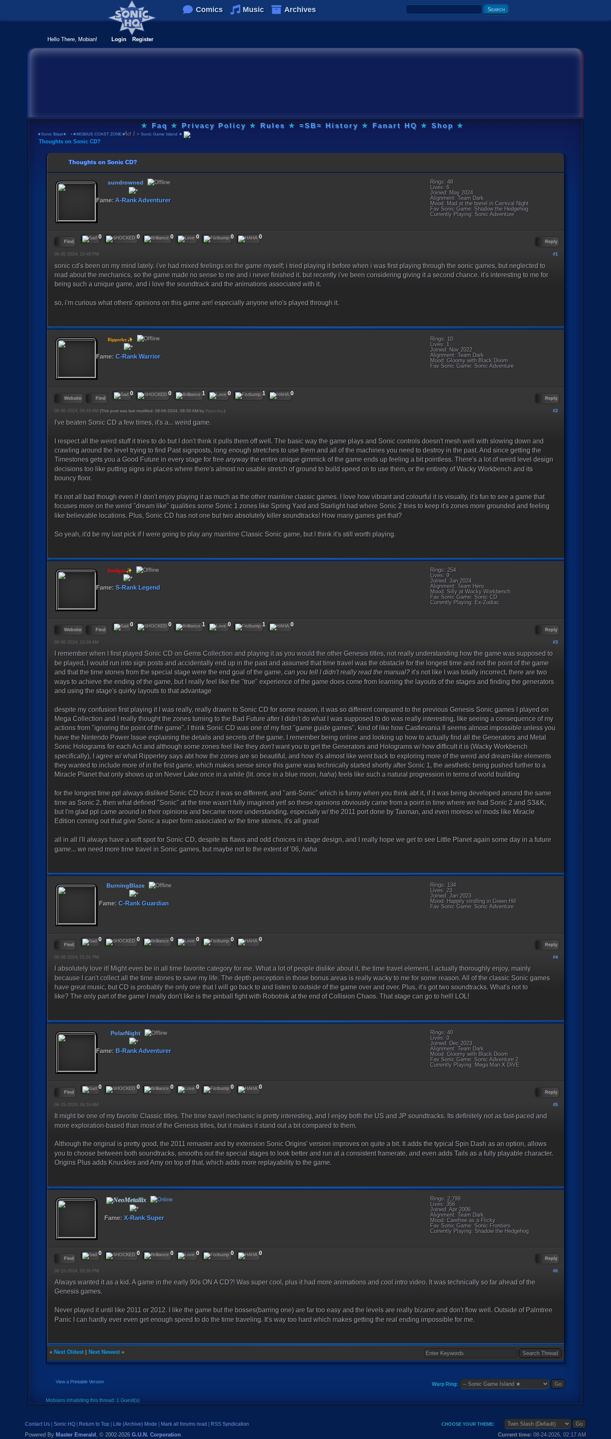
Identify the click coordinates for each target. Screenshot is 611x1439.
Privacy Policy (214, 126)
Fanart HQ (394, 126)
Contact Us (37, 1424)
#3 (555, 642)
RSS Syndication (230, 1424)
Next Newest (104, 1352)
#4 (555, 956)
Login (118, 39)
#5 (555, 1104)
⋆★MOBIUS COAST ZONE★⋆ (99, 134)
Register (142, 39)
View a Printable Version (80, 1381)
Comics (209, 9)
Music (253, 9)
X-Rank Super (144, 1217)
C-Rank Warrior (138, 356)
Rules (272, 126)
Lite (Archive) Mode (135, 1424)
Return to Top (94, 1424)
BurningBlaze (125, 885)
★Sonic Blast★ (52, 134)
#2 (555, 410)
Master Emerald (76, 1435)
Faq (160, 126)
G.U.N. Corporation (156, 1435)
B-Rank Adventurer (143, 1050)
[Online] (160, 1200)
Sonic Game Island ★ (161, 134)
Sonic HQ (64, 1424)
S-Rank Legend (138, 587)
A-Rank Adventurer (143, 200)
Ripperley (214, 410)
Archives (300, 9)
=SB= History (328, 126)
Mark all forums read (184, 1424)
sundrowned (125, 182)
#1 (555, 253)
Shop (442, 126)
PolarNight (125, 1033)
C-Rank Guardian (143, 903)
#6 (555, 1270)
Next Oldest (69, 1352)
